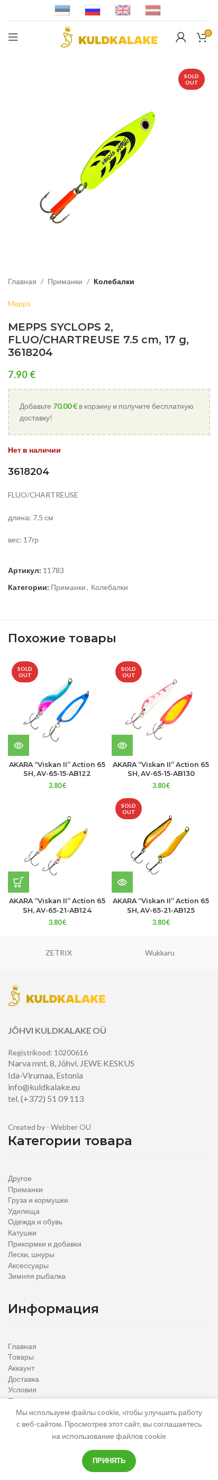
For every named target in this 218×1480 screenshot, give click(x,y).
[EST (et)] (62, 10)
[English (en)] (123, 10)
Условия (22, 1389)
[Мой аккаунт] (181, 37)
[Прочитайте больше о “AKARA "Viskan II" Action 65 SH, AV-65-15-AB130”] (122, 745)
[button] (18, 882)
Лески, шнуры (31, 1254)
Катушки (22, 1232)
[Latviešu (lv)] (153, 10)
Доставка (23, 1378)
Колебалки (114, 281)
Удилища (24, 1210)
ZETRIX (59, 952)
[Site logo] (109, 36)
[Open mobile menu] (13, 37)
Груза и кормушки (38, 1199)
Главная (22, 281)
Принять (109, 1460)
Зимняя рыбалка (37, 1275)
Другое (20, 1178)
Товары (21, 1356)
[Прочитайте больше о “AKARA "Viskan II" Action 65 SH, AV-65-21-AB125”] (122, 882)
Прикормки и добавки (44, 1243)
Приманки (65, 281)
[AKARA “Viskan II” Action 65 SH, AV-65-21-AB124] (57, 843)
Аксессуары (28, 1265)
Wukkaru (160, 952)
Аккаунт (21, 1367)
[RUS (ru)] (92, 10)
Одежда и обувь (35, 1221)
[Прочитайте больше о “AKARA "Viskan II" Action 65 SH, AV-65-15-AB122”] (18, 745)
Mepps (19, 303)
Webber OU (71, 1126)
